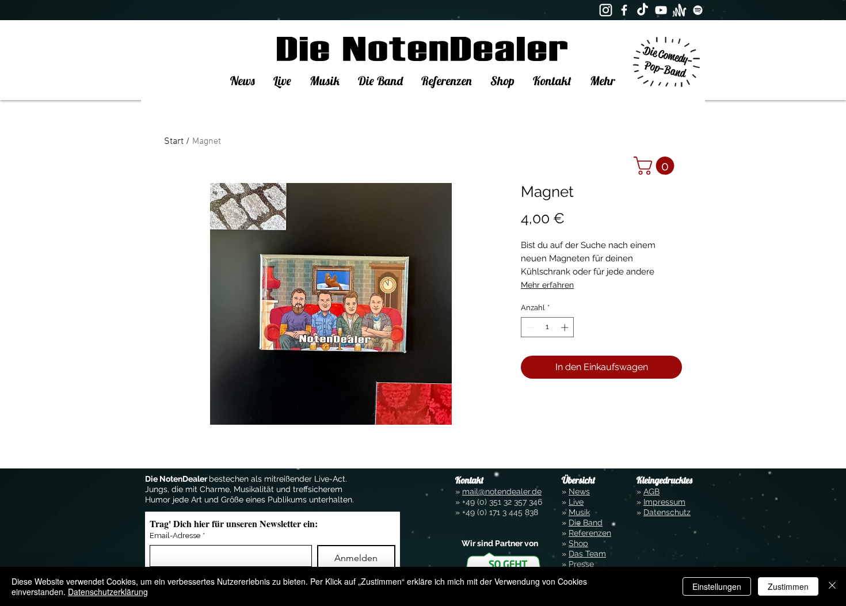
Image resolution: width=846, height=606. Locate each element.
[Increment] (566, 327)
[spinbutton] (547, 327)
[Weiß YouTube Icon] (661, 10)
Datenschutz (667, 512)
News (579, 491)
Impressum (664, 501)
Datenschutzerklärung (108, 591)
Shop (578, 543)
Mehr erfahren (547, 284)
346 (534, 501)
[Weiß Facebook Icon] (624, 10)
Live (576, 501)
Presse (581, 564)
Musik (579, 512)
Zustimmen (788, 586)
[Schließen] (832, 586)
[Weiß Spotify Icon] (698, 10)
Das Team (587, 553)
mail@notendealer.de (502, 491)
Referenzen (590, 533)
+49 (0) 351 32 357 (494, 501)
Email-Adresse (177, 535)
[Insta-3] (606, 10)
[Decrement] (529, 327)
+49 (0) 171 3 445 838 (500, 512)
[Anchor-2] (679, 10)
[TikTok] (642, 10)
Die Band (586, 522)
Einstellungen (716, 586)
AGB (651, 491)
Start (174, 141)
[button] (656, 166)
